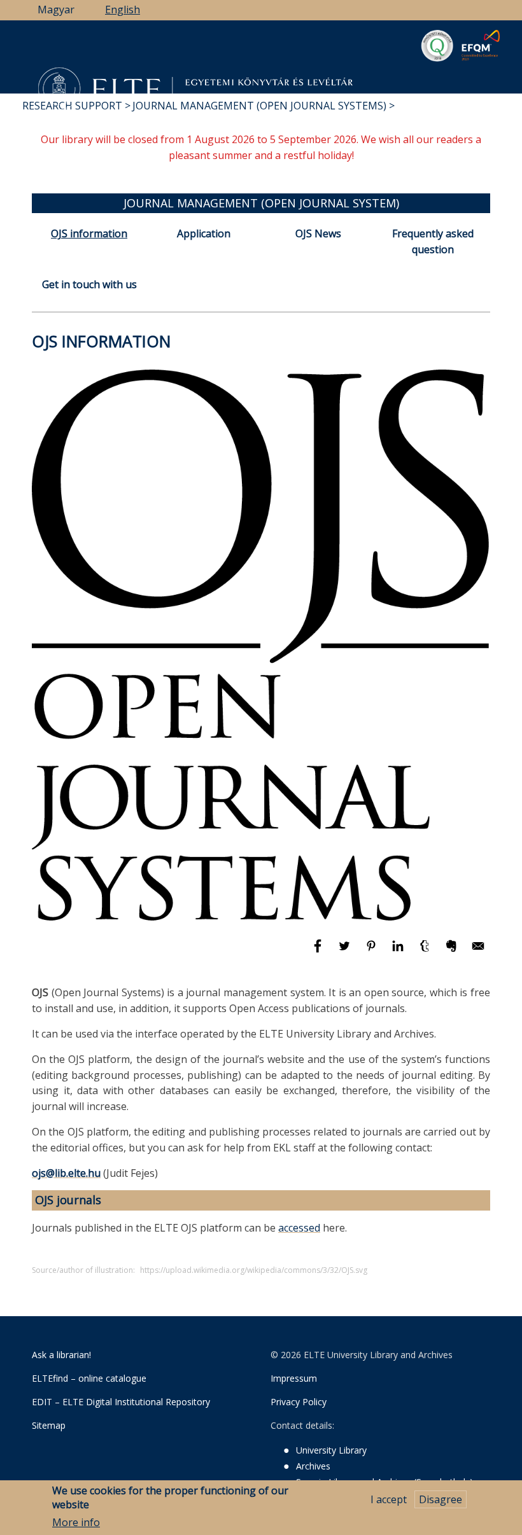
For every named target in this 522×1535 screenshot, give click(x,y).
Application (203, 233)
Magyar (56, 10)
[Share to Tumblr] (426, 952)
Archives (313, 1466)
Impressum (294, 1378)
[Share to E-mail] (478, 952)
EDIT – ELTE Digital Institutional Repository (121, 1402)
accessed (299, 1228)
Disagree (440, 1499)
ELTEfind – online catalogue (89, 1378)
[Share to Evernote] (452, 952)
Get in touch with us (89, 284)
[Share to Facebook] (319, 952)
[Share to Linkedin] (399, 952)
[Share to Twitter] (345, 952)
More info (76, 1522)
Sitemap (49, 1425)
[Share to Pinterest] (372, 952)
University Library (331, 1450)
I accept (388, 1499)
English (122, 10)
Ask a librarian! (61, 1355)
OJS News (318, 233)
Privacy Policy (299, 1402)
